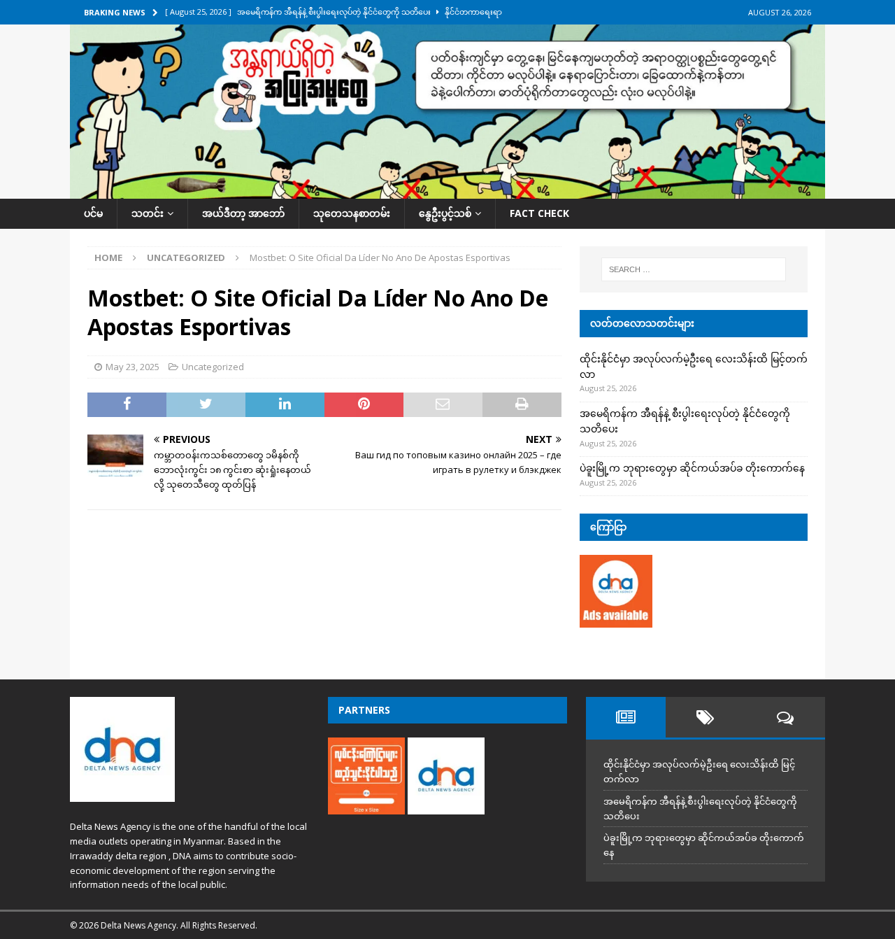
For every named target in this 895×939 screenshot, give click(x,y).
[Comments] (785, 717)
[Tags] (705, 717)
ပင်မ (93, 213)
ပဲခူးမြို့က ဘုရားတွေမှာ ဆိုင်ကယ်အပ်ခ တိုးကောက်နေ (692, 467)
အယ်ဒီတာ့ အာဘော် (243, 213)
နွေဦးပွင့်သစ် (445, 213)
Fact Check (539, 213)
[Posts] (626, 717)
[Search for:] (693, 269)
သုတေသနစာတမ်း (351, 213)
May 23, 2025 (132, 366)
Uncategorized (213, 366)
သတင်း (147, 213)
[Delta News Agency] (447, 190)
